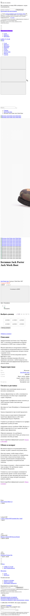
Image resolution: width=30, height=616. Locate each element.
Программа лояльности (10, 583)
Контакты (6, 575)
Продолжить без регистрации (9, 11)
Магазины (6, 36)
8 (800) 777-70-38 (5, 39)
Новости (6, 35)
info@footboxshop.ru (9, 568)
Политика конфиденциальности (9, 598)
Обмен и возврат (8, 581)
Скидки (6, 54)
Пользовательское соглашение (9, 597)
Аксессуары (7, 51)
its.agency (9, 605)
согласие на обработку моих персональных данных (15, 13)
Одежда (6, 50)
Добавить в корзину (6, 333)
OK (17, 610)
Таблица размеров (5, 327)
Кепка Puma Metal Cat (6, 501)
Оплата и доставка (9, 580)
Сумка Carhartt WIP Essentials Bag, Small (11, 518)
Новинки (6, 47)
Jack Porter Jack (5, 281)
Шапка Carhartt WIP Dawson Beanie (10, 536)
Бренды (6, 53)
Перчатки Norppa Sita (6, 555)
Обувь (5, 49)
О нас (5, 33)
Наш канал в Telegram (7, 30)
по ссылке (12, 17)
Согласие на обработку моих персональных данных (15, 600)
